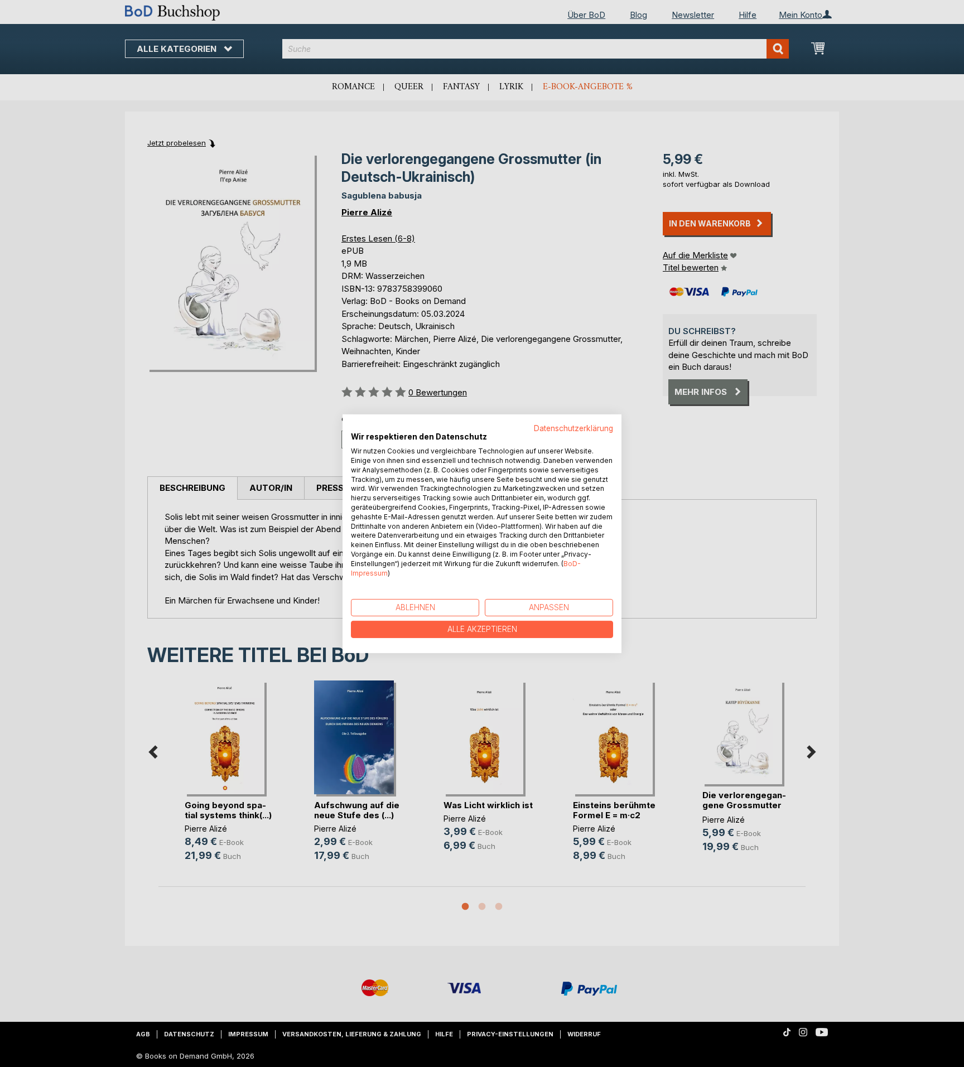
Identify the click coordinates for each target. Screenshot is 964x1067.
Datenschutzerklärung (573, 427)
